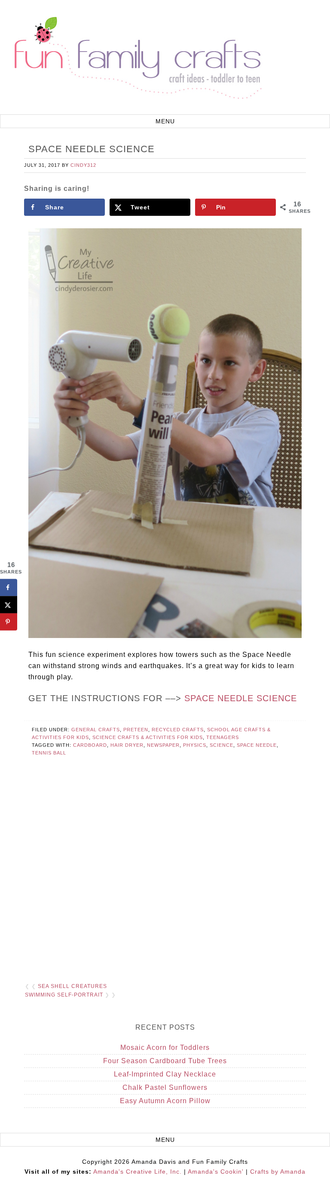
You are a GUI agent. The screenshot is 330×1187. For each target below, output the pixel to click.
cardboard (90, 745)
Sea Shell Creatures (72, 986)
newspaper (163, 745)
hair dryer (127, 745)
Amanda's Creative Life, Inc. (137, 1171)
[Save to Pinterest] (8, 622)
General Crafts (95, 729)
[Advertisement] (164, 876)
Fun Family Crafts (137, 58)
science (221, 745)
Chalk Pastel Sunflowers (165, 1087)
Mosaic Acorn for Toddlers (165, 1047)
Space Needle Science (240, 698)
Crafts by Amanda (278, 1171)
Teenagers (222, 737)
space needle (257, 745)
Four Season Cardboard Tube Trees (165, 1060)
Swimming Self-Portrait (64, 995)
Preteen (135, 729)
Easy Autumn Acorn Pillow (165, 1100)
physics (194, 745)
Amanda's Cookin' (216, 1171)
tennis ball (49, 752)
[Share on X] (8, 604)
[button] (165, 121)
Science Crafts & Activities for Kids (147, 737)
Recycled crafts (178, 729)
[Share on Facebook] (8, 587)
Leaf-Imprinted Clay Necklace (165, 1074)
